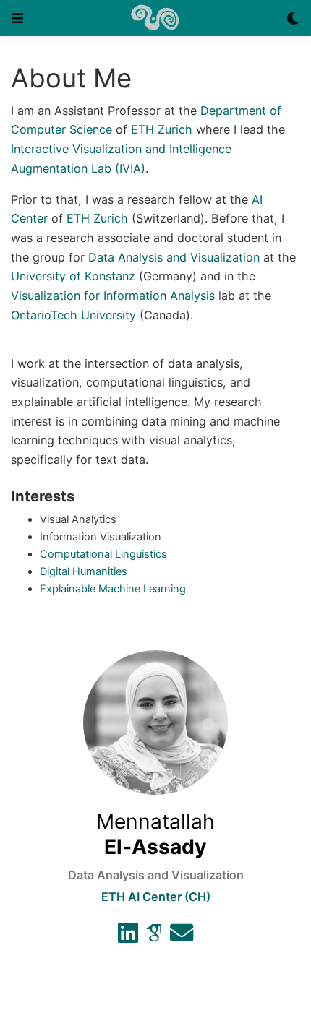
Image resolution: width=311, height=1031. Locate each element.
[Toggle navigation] (17, 18)
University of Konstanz (73, 276)
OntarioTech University (73, 315)
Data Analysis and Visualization (174, 257)
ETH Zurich (161, 129)
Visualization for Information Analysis (113, 295)
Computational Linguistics (103, 554)
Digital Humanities (83, 571)
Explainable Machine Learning (113, 588)
